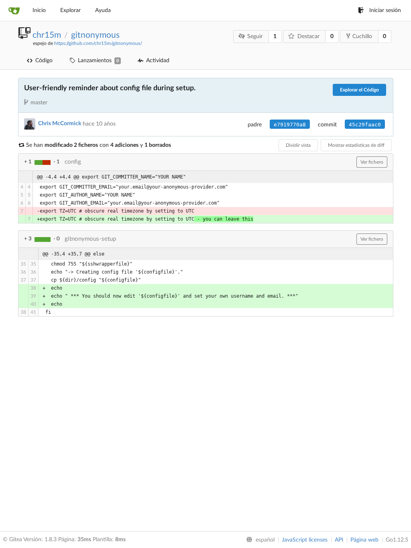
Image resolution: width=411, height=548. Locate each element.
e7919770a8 (290, 125)
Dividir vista (298, 145)
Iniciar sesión (385, 10)
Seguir (254, 36)
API (339, 540)
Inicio (39, 10)
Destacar (308, 36)
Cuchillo (362, 36)
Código (44, 60)
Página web (364, 540)
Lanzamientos (98, 60)
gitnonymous (95, 35)
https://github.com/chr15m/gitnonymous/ (98, 43)
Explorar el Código (359, 89)
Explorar (70, 10)
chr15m (47, 35)
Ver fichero (371, 162)
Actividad (157, 60)
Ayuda (103, 10)
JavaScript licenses (305, 540)
